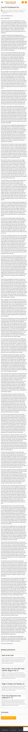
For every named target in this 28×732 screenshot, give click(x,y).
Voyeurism (5, 13)
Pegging (16, 11)
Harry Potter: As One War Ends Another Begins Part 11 (13, 669)
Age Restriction (5, 730)
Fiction (4, 10)
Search (23, 2)
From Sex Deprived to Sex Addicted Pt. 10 (11, 697)
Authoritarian (15, 10)
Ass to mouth (9, 10)
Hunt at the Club (8, 655)
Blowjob (20, 10)
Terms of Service (21, 730)
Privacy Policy (13, 730)
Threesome (21, 11)
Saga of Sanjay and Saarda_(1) (13, 684)
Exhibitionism (11, 11)
